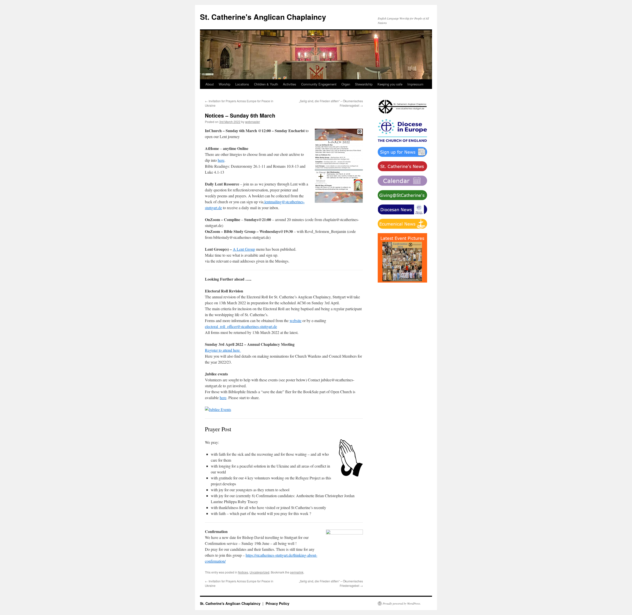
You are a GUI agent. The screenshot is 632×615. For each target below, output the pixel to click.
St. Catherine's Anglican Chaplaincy (263, 16)
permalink (296, 572)
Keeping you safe (389, 84)
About (209, 84)
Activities (289, 84)
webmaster (252, 122)
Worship (224, 84)
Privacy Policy (277, 603)
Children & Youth (266, 84)
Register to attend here (223, 350)
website (295, 320)
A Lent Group (244, 249)
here (221, 160)
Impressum (415, 84)
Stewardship (364, 84)
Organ (345, 84)
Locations (242, 84)
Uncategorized (259, 572)
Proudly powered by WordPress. (402, 603)
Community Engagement (318, 84)
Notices (243, 572)
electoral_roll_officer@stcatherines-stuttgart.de (241, 326)
